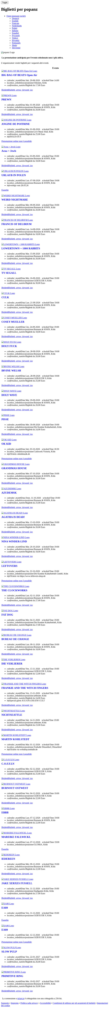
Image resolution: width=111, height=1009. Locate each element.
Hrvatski (15, 40)
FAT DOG (7, 614)
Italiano (15, 30)
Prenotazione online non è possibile (16, 141)
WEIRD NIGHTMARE (14, 199)
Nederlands (17, 26)
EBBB (5, 812)
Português (16, 43)
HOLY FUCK (9, 346)
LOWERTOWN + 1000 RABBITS (20, 248)
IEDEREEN (8, 858)
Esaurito (5, 190)
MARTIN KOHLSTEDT (15, 739)
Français (15, 23)
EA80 (4, 907)
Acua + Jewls (8, 150)
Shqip (14, 45)
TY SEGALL (8, 272)
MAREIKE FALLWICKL (16, 837)
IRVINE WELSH (11, 370)
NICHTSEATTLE (11, 714)
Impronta (15, 1003)
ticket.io (20, 998)
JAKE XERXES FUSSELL (16, 883)
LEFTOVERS (9, 565)
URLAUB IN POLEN (13, 175)
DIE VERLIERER (11, 663)
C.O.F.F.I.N (7, 763)
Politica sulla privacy (29, 1003)
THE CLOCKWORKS (14, 590)
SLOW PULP (9, 951)
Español (15, 33)
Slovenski (16, 48)
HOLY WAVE (9, 395)
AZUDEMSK (9, 492)
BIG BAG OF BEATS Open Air (19, 75)
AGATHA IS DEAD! (13, 517)
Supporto (5, 1003)
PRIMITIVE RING (12, 976)
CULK (5, 297)
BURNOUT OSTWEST (14, 788)
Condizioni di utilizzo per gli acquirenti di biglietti (74, 1003)
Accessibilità (45, 1003)
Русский (16, 35)
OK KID (6, 443)
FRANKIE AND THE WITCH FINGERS (24, 687)
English (15, 21)
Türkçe (15, 38)
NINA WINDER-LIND (14, 541)
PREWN (6, 99)
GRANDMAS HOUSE (14, 468)
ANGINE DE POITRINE (15, 124)
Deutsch (15, 18)
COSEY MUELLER (12, 321)
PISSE (5, 419)
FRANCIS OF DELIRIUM (16, 224)
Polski (14, 28)
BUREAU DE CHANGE (15, 639)
